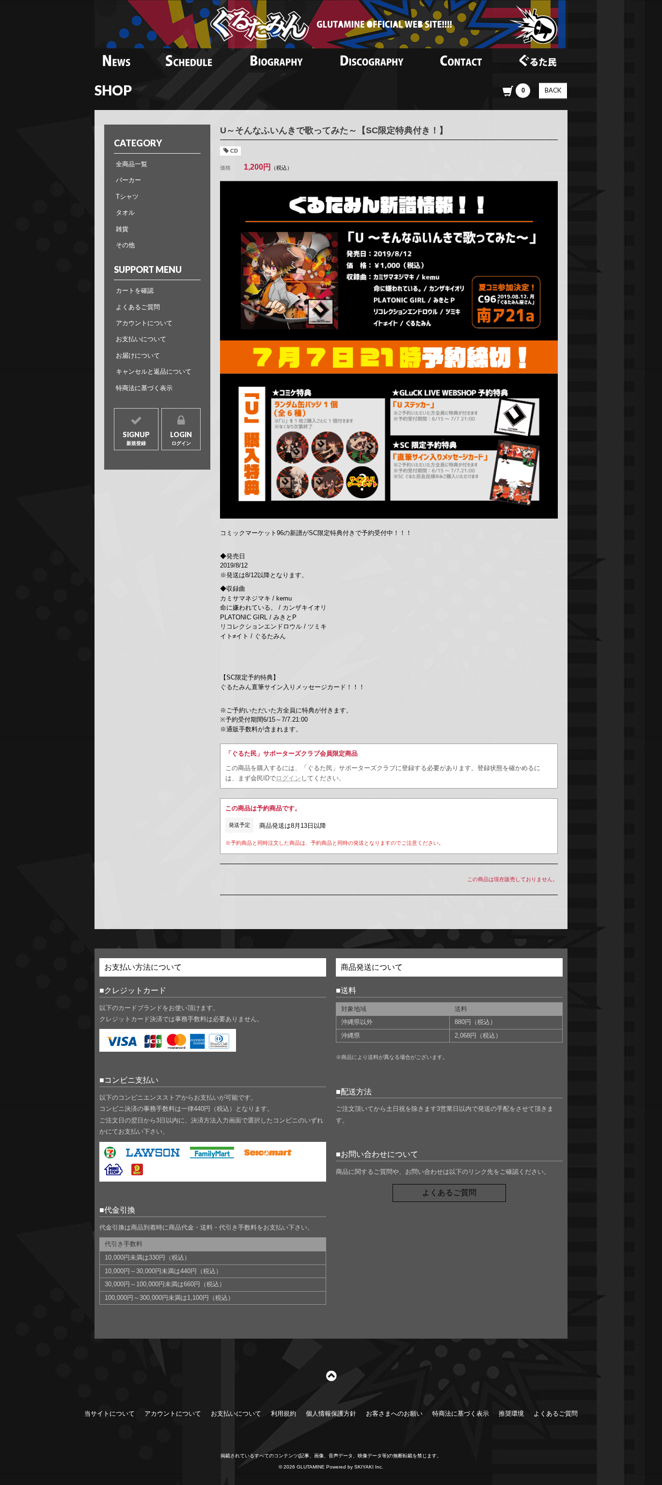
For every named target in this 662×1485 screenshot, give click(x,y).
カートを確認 (135, 290)
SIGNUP (136, 438)
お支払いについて (141, 339)
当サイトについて (109, 1413)
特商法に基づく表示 (144, 388)
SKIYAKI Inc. (368, 1466)
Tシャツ (127, 196)
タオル (125, 212)
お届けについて (138, 355)
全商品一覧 (131, 164)
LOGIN (181, 438)
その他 (125, 245)
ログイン (288, 778)
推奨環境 (511, 1413)
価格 (225, 168)
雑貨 (122, 229)
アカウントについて (144, 323)
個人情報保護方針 (331, 1413)
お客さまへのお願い (394, 1413)
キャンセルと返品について (153, 371)
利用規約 (283, 1413)
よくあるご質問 (138, 307)
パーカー (128, 180)
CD (234, 151)
